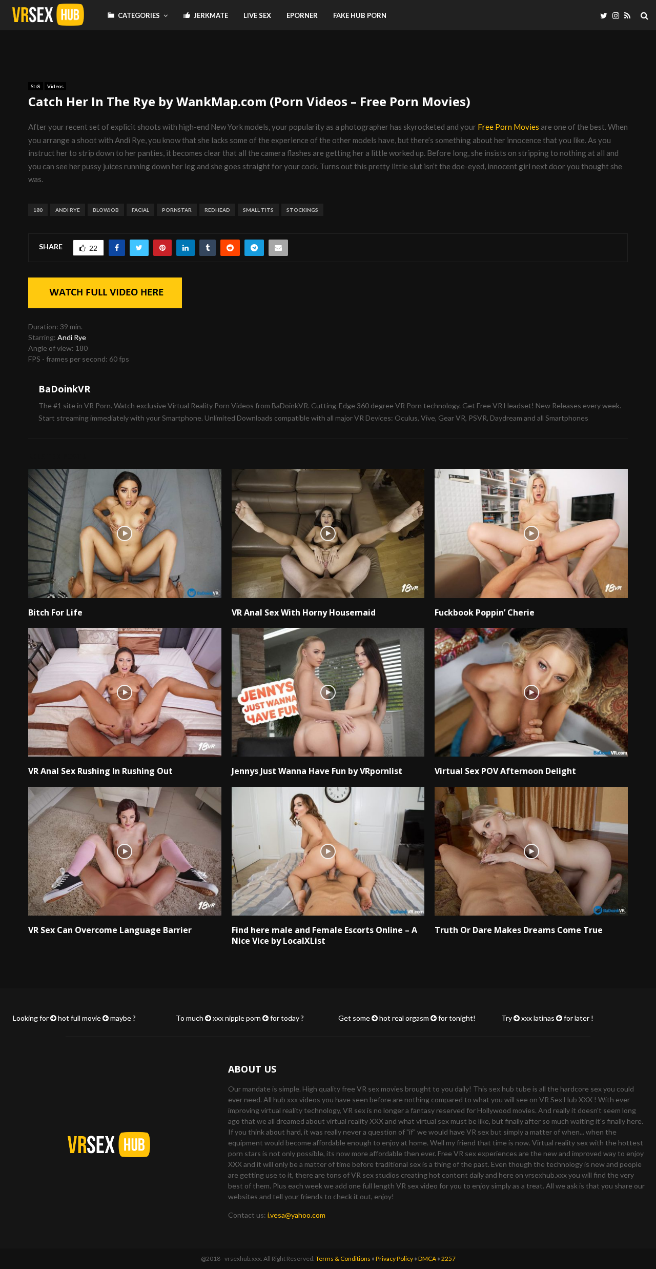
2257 (448, 1258)
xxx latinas (538, 1018)
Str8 (35, 86)
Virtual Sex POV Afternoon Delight (505, 771)
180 (38, 210)
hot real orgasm (404, 1018)
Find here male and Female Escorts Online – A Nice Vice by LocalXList (324, 935)
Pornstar (177, 210)
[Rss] (630, 16)
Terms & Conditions (343, 1258)
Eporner (302, 15)
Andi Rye (67, 210)
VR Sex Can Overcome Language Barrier (110, 930)
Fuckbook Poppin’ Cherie (485, 612)
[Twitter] (606, 16)
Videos (55, 86)
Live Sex (257, 15)
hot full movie (79, 1018)
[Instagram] (618, 16)
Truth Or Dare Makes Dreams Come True (519, 930)
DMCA (427, 1258)
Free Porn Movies (508, 126)
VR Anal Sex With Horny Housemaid (304, 612)
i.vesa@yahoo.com (296, 1215)
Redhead (217, 210)
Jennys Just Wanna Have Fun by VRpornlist (317, 771)
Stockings (302, 210)
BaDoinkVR (64, 389)
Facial (140, 210)
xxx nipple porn (237, 1018)
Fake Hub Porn (359, 15)
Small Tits (258, 210)
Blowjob (106, 210)
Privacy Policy (394, 1258)
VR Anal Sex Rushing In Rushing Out (100, 771)
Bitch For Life (55, 612)
